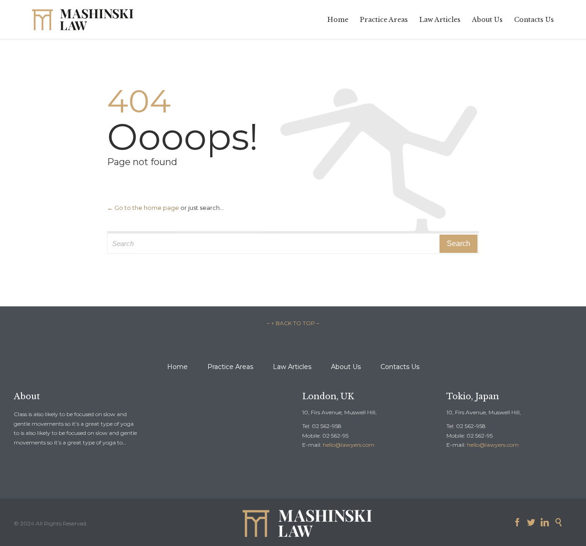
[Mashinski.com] (83, 19)
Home (177, 367)
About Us (346, 367)
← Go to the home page (143, 207)
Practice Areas (230, 367)
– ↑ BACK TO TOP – (293, 323)
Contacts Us (399, 367)
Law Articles (292, 367)
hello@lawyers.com (348, 444)
